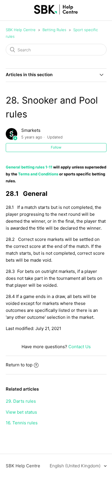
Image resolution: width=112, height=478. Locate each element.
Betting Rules (54, 29)
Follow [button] (56, 147)
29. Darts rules (21, 401)
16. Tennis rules (22, 422)
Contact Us (79, 346)
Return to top (19, 365)
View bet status (21, 412)
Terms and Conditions (38, 174)
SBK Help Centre (21, 29)
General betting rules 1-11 (29, 167)
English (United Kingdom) (76, 465)
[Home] (56, 13)
